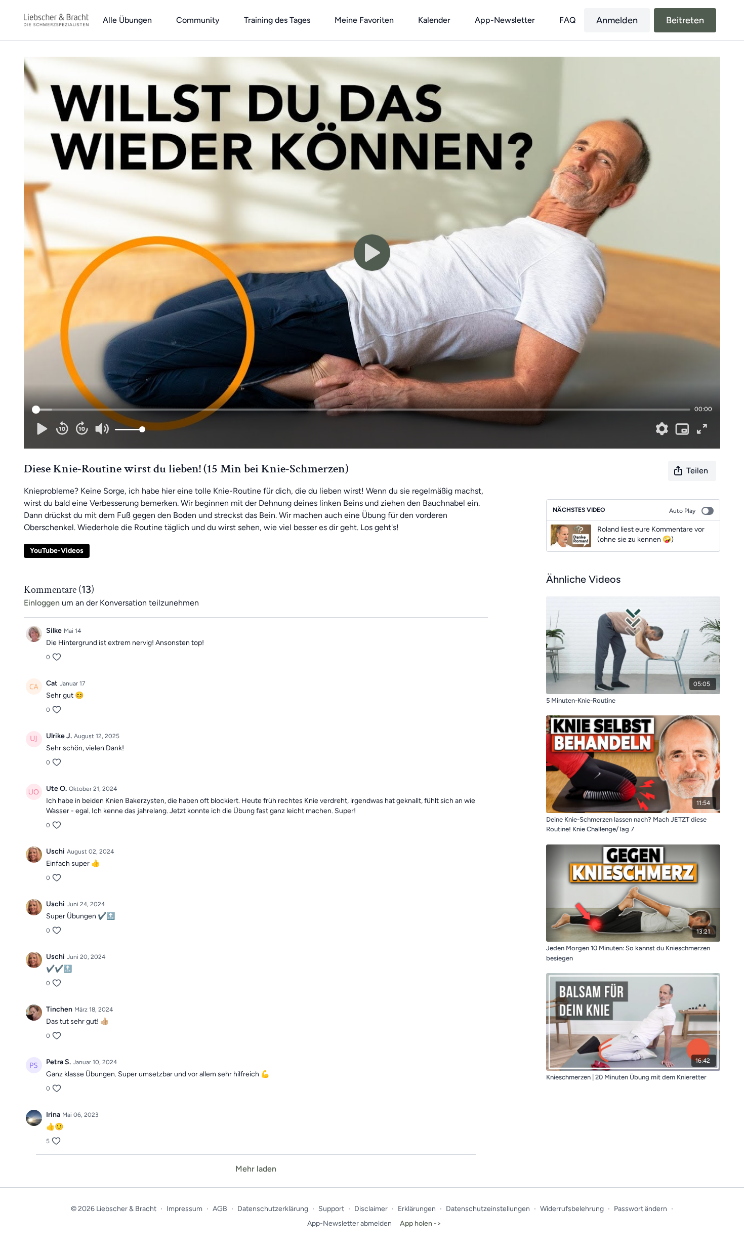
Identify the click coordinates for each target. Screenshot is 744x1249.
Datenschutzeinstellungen (488, 1208)
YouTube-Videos (57, 550)
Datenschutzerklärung (272, 1208)
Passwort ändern (640, 1208)
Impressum (184, 1208)
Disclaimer (371, 1208)
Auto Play (682, 510)
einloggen (42, 603)
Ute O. (56, 788)
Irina (53, 1114)
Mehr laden (255, 1169)
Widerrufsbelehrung (572, 1208)
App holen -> (420, 1223)
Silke (54, 630)
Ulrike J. (59, 736)
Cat (52, 683)
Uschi (55, 851)
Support (331, 1208)
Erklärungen (417, 1208)
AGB (220, 1208)
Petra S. (58, 1062)
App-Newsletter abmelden (349, 1223)
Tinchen (59, 1009)
